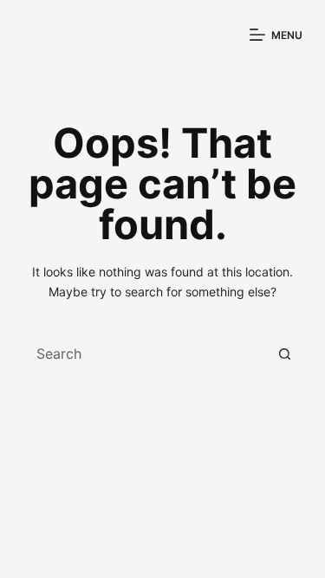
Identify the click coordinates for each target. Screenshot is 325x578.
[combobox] (146, 353)
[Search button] (285, 353)
